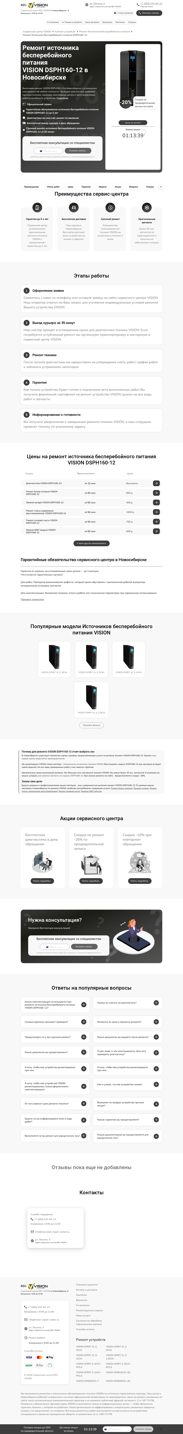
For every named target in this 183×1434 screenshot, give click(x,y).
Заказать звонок (150, 13)
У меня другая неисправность (91, 543)
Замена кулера (141, 788)
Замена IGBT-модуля (91, 791)
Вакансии (107, 22)
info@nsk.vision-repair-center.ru (52, 1231)
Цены (70, 186)
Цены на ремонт (133, 122)
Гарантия (86, 186)
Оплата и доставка (86, 1289)
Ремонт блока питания (122, 788)
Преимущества (31, 186)
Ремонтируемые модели (89, 1310)
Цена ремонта (92, 22)
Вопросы (133, 186)
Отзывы (132, 22)
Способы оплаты (85, 1329)
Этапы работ (53, 186)
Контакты (120, 22)
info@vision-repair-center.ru (44, 1319)
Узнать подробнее (42, 881)
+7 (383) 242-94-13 (151, 3)
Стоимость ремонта (87, 1284)
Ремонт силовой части (69, 791)
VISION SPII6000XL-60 (118, 1380)
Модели (103, 186)
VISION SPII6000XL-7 (87, 1380)
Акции (118, 186)
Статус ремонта (125, 13)
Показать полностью (32, 599)
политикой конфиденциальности (83, 157)
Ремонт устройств (73, 22)
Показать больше (91, 725)
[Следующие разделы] (160, 186)
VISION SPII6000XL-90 (118, 1372)
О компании (53, 22)
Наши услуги (83, 1315)
